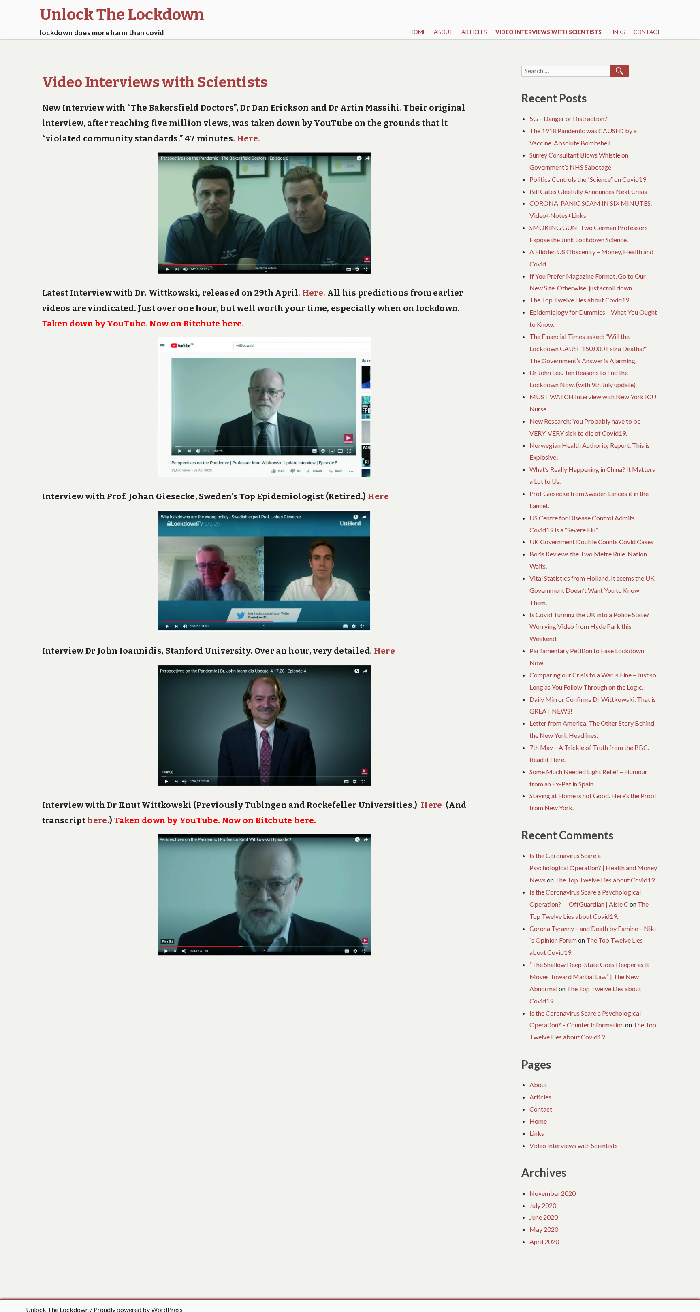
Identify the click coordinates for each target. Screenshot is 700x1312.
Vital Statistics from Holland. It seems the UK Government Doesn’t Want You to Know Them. (592, 590)
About (443, 32)
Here (378, 496)
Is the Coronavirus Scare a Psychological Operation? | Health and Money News (593, 868)
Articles (474, 32)
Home (418, 32)
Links (617, 32)
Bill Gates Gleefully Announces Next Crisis (588, 191)
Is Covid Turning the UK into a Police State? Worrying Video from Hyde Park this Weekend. (589, 627)
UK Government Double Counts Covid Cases (591, 541)
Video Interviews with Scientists (548, 32)
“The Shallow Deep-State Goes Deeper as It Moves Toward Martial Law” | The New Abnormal (589, 977)
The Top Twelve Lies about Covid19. (579, 300)
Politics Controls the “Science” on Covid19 (587, 179)
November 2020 (552, 1193)
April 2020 (544, 1241)
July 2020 (542, 1205)
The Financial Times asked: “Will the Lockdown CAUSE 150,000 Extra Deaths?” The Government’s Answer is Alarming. (588, 348)
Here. (247, 138)
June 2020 (543, 1217)
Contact (647, 32)
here (232, 323)
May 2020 (543, 1229)
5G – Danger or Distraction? (568, 118)
